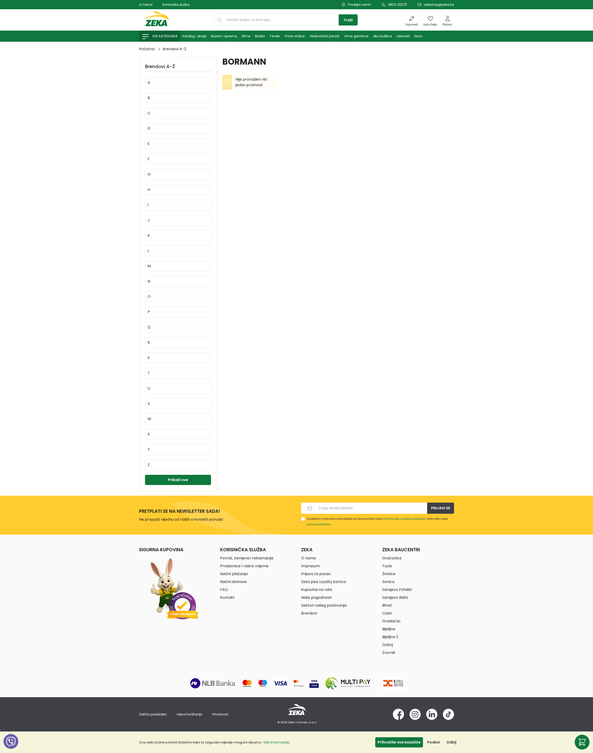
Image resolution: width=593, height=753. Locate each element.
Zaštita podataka (153, 714)
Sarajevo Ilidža (395, 597)
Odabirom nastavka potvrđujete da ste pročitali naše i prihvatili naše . (377, 521)
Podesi (433, 742)
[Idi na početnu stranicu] (156, 20)
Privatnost (220, 714)
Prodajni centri (359, 4)
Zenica (388, 581)
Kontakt (227, 597)
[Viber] (10, 746)
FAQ (224, 589)
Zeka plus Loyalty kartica (323, 581)
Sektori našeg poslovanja (324, 605)
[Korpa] (582, 742)
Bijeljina (388, 629)
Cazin (387, 613)
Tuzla (387, 566)
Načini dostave (233, 581)
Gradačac (391, 621)
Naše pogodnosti (316, 597)
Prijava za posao (316, 574)
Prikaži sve (178, 479)
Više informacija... (277, 742)
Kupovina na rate (316, 589)
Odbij (451, 742)
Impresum (310, 566)
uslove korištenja (318, 524)
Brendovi (309, 613)
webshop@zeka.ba (439, 4)
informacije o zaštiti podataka (404, 519)
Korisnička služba (176, 4)
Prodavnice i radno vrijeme (244, 566)
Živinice (388, 574)
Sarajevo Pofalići (397, 589)
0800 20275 (397, 4)
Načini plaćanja (234, 574)
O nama (145, 4)
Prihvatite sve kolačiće (399, 742)
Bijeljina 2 (390, 637)
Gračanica (391, 558)
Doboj (387, 644)
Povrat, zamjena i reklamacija (246, 558)
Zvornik (388, 652)
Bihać (387, 605)
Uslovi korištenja (189, 714)
